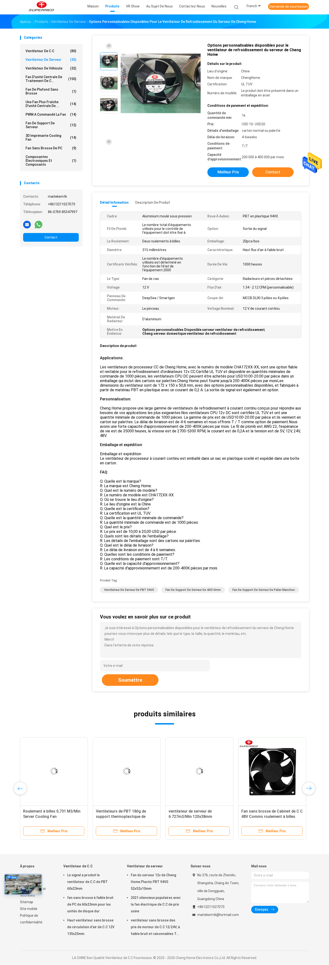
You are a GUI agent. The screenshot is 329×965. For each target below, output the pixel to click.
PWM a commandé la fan (51, 114)
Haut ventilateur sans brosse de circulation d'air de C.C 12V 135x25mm (90, 927)
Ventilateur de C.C (51, 51)
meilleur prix (228, 172)
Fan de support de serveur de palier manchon (263, 590)
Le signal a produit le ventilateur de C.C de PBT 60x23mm (87, 881)
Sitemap (26, 902)
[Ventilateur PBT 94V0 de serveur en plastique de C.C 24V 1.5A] (54, 771)
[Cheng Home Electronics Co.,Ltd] (41, 7)
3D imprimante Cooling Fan (51, 137)
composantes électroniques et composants (51, 160)
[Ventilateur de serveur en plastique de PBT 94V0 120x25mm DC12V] (199, 771)
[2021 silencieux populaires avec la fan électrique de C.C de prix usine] (126, 771)
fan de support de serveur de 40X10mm (193, 590)
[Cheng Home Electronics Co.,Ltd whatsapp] (38, 224)
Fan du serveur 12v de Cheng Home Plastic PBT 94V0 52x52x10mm (153, 881)
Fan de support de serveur (51, 125)
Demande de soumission (289, 6)
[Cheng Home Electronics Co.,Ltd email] (27, 224)
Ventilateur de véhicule (51, 68)
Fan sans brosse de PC (51, 148)
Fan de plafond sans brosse (51, 91)
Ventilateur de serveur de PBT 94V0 (129, 590)
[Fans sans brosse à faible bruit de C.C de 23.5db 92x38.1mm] (272, 771)
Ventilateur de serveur (51, 60)
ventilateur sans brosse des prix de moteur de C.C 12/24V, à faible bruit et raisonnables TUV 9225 (156, 927)
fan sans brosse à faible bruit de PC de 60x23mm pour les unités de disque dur (90, 904)
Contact (51, 237)
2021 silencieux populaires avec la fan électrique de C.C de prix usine (156, 904)
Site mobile (28, 909)
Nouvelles (27, 895)
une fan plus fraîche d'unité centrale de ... (51, 104)
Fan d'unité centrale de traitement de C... (51, 79)
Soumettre (130, 680)
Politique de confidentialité (31, 919)
